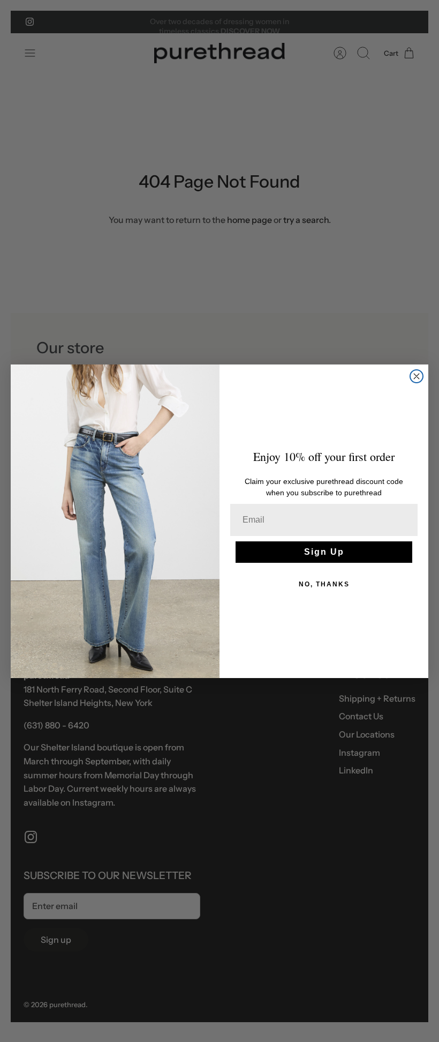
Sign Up (324, 551)
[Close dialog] (416, 376)
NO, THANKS (324, 584)
